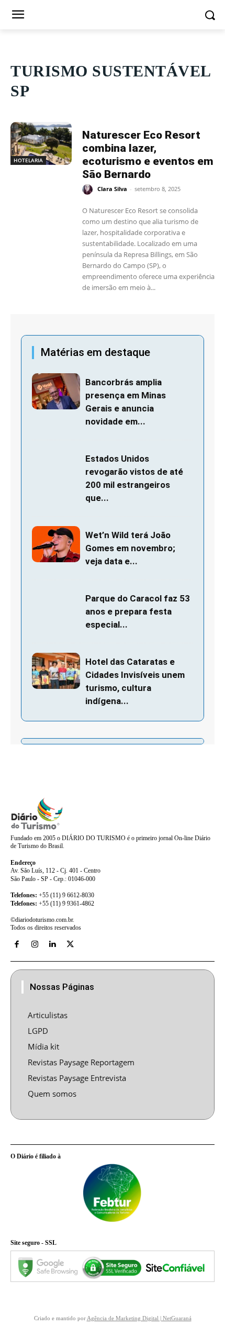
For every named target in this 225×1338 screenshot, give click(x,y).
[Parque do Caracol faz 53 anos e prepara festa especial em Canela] (56, 607)
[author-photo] (89, 189)
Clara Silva (112, 189)
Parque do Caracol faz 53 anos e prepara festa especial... (137, 611)
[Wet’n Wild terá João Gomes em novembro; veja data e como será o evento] (56, 544)
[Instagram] (34, 944)
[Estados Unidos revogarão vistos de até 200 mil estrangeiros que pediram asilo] (56, 468)
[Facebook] (16, 944)
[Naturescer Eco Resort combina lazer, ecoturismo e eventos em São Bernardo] (41, 143)
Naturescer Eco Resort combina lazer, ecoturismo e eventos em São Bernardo (147, 155)
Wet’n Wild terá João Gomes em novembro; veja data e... (130, 548)
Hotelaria (28, 160)
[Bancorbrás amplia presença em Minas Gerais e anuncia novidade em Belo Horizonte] (56, 391)
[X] (70, 944)
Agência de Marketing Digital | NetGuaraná (139, 1318)
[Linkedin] (52, 944)
